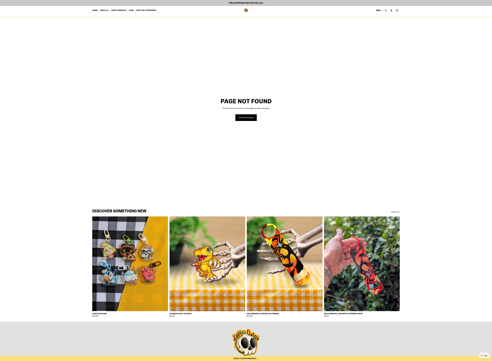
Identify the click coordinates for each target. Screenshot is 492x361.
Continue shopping (246, 117)
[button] (246, 358)
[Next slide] (164, 264)
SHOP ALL (395, 212)
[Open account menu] (391, 10)
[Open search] (386, 10)
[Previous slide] (96, 264)
